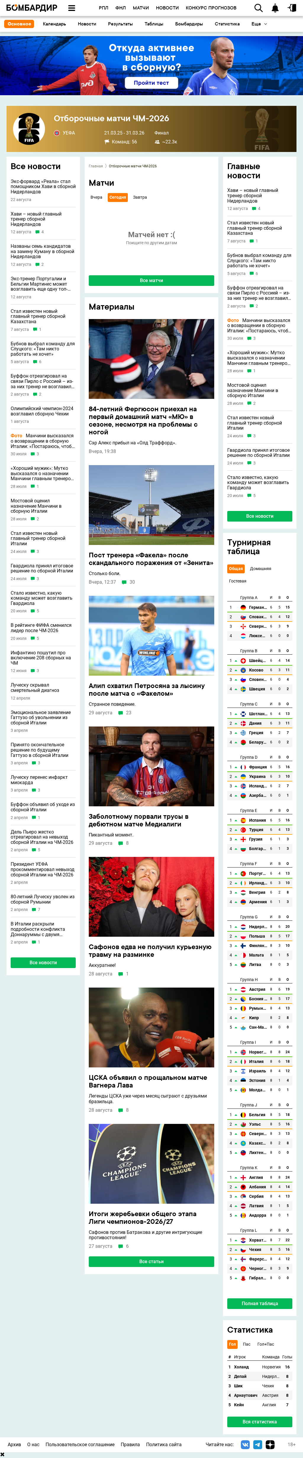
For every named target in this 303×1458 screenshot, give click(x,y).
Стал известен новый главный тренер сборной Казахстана (38, 316)
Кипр (254, 1018)
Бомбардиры (189, 24)
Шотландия (258, 714)
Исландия (258, 786)
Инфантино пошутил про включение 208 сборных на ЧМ (41, 658)
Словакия (258, 617)
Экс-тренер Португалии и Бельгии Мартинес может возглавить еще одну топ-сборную (39, 284)
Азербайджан (258, 795)
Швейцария (258, 660)
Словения (258, 679)
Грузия (255, 839)
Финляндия (258, 946)
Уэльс (255, 1124)
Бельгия (257, 1115)
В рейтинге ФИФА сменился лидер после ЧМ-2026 (41, 628)
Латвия (256, 1206)
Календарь (54, 24)
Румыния (258, 1008)
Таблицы (154, 24)
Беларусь (258, 742)
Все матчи (151, 280)
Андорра (257, 1215)
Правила (130, 1444)
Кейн (239, 1405)
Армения (258, 902)
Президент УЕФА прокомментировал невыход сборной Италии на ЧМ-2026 (43, 869)
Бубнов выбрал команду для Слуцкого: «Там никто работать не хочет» (43, 349)
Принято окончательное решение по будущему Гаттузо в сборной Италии (39, 750)
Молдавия (258, 1090)
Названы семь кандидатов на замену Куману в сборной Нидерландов (42, 251)
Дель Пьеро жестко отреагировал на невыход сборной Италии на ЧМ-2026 (42, 837)
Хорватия (258, 1240)
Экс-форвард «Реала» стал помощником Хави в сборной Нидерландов (43, 187)
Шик (238, 1386)
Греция (256, 733)
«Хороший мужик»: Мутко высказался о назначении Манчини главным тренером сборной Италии (42, 473)
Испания (257, 820)
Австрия (257, 989)
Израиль (257, 1071)
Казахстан (258, 1143)
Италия (256, 1061)
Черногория (258, 1268)
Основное (19, 24)
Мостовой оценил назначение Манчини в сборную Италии (36, 506)
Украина (257, 776)
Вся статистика (260, 1422)
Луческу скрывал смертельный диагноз (35, 687)
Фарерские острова (258, 1259)
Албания (257, 1187)
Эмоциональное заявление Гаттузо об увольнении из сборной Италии (41, 718)
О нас (33, 1444)
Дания (255, 723)
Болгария (258, 849)
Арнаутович (245, 1395)
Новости (87, 24)
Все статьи (151, 1261)
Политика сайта (164, 1444)
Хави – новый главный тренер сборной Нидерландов (36, 219)
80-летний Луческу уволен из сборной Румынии (43, 899)
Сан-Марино (258, 1027)
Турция (256, 830)
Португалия (258, 873)
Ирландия (258, 883)
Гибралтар (258, 1278)
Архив (14, 1444)
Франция (258, 767)
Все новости (43, 962)
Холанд (241, 1367)
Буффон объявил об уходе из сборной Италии (43, 807)
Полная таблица (260, 1303)
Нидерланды (258, 927)
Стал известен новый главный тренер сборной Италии (38, 538)
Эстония (257, 1080)
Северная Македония (258, 1134)
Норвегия (258, 1052)
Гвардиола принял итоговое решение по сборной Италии (42, 568)
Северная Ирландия (258, 626)
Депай (240, 1376)
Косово (256, 670)
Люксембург (258, 636)
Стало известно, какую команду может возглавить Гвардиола (41, 598)
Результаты (120, 24)
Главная (96, 166)
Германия (258, 607)
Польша (257, 936)
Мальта (256, 955)
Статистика (227, 24)
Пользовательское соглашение (80, 1444)
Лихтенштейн (258, 1152)
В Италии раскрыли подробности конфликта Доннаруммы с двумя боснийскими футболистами (42, 929)
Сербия (256, 1196)
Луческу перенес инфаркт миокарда (39, 780)
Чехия (255, 1249)
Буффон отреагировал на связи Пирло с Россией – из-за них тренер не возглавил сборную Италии (42, 381)
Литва (255, 964)
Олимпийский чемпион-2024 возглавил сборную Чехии (42, 411)
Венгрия (257, 892)
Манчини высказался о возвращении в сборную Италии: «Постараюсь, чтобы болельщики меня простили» (43, 441)
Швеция (257, 689)
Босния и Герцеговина (258, 999)
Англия (256, 1177)
